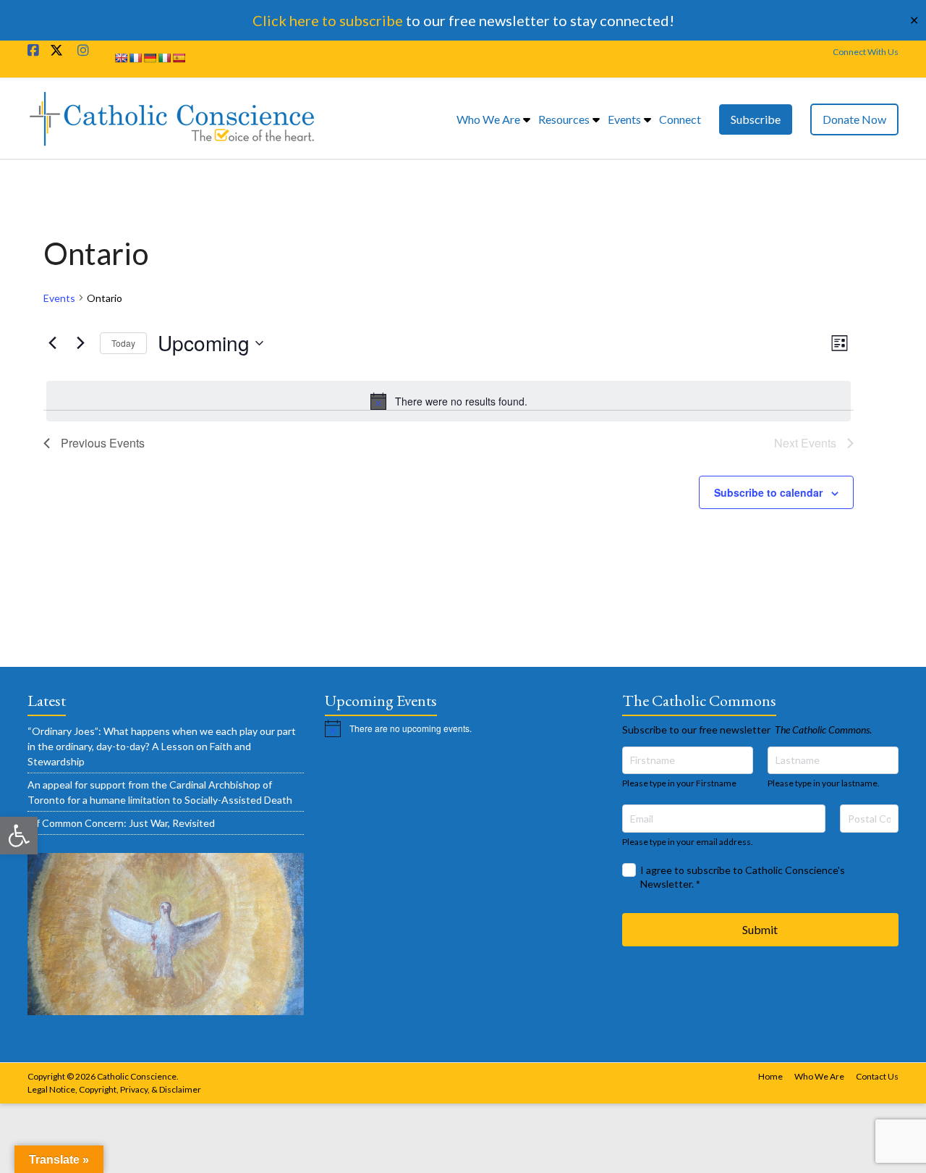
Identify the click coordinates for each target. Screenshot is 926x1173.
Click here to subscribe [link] (327, 20)
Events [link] (624, 119)
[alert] (448, 401)
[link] (19, 835)
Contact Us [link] (877, 1076)
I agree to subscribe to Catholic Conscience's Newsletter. (742, 877)
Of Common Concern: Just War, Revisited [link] (121, 823)
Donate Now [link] (854, 119)
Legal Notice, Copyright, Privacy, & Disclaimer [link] (114, 1089)
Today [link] (123, 343)
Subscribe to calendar (768, 492)
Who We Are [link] (488, 119)
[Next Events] (80, 343)
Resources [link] (564, 119)
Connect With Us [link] (866, 51)
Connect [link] (680, 119)
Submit (760, 929)
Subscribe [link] (756, 119)
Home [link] (770, 1076)
